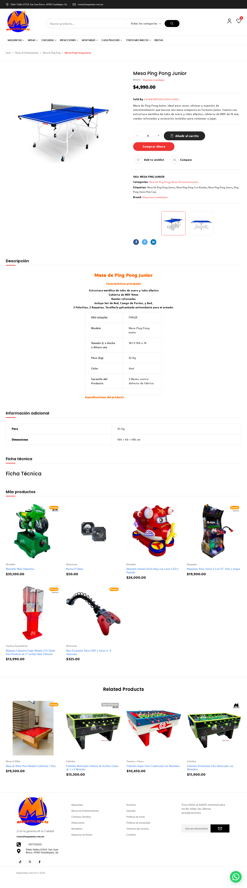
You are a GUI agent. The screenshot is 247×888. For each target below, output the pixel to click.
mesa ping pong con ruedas (191, 187)
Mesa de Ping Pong (52, 52)
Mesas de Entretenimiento (27, 52)
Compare (186, 159)
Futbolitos (70, 761)
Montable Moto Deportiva (20, 569)
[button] (236, 877)
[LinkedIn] (153, 242)
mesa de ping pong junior (161, 187)
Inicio (8, 52)
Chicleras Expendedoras (17, 646)
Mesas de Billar (13, 761)
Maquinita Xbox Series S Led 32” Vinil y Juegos (213, 569)
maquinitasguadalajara (162, 99)
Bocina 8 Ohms (74, 569)
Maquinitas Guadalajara (153, 80)
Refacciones (71, 564)
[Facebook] (136, 242)
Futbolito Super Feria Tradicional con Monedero (153, 766)
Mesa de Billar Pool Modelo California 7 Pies (31, 766)
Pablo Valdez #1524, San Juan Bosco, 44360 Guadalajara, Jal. (39, 4)
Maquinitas (192, 564)
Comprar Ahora (154, 146)
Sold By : (139, 99)
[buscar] (172, 23)
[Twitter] (145, 242)
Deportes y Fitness (135, 761)
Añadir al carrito (187, 136)
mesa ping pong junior (220, 187)
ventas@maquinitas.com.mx (90, 4)
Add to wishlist (154, 159)
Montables (10, 564)
